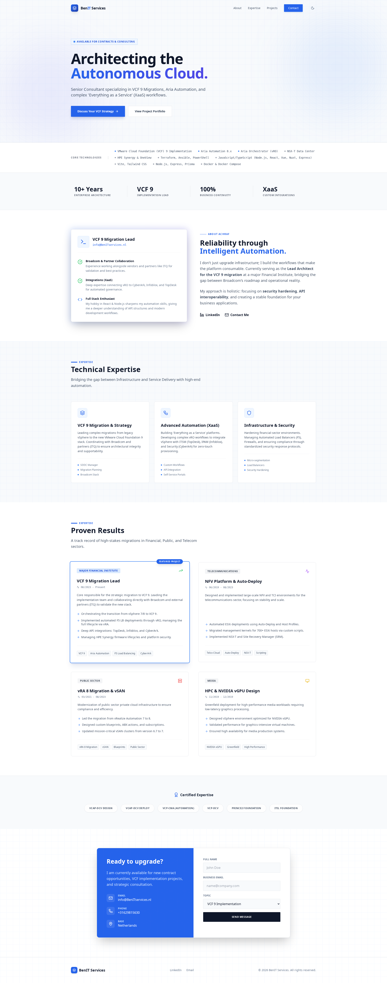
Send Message (242, 917)
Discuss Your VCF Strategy (95, 111)
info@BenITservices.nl (109, 244)
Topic (207, 895)
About (237, 8)
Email (190, 970)
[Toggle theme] (312, 8)
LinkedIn (213, 315)
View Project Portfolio (150, 111)
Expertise (254, 8)
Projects (272, 8)
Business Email (213, 877)
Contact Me (239, 315)
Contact (293, 8)
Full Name (210, 859)
